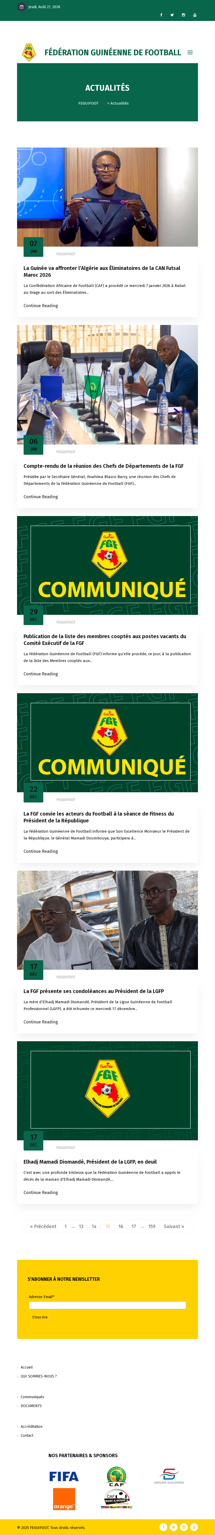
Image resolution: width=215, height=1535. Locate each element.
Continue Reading (41, 305)
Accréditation (31, 1426)
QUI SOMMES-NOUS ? (39, 1376)
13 (81, 1226)
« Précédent (43, 1226)
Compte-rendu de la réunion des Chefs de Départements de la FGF (104, 466)
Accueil (27, 1367)
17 (134, 1226)
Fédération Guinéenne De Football (113, 52)
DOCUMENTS (31, 1406)
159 (151, 1226)
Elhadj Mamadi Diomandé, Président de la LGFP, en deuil (90, 1162)
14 (94, 1226)
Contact (27, 1435)
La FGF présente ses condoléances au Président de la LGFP (94, 991)
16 (121, 1226)
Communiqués (32, 1397)
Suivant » (174, 1226)
